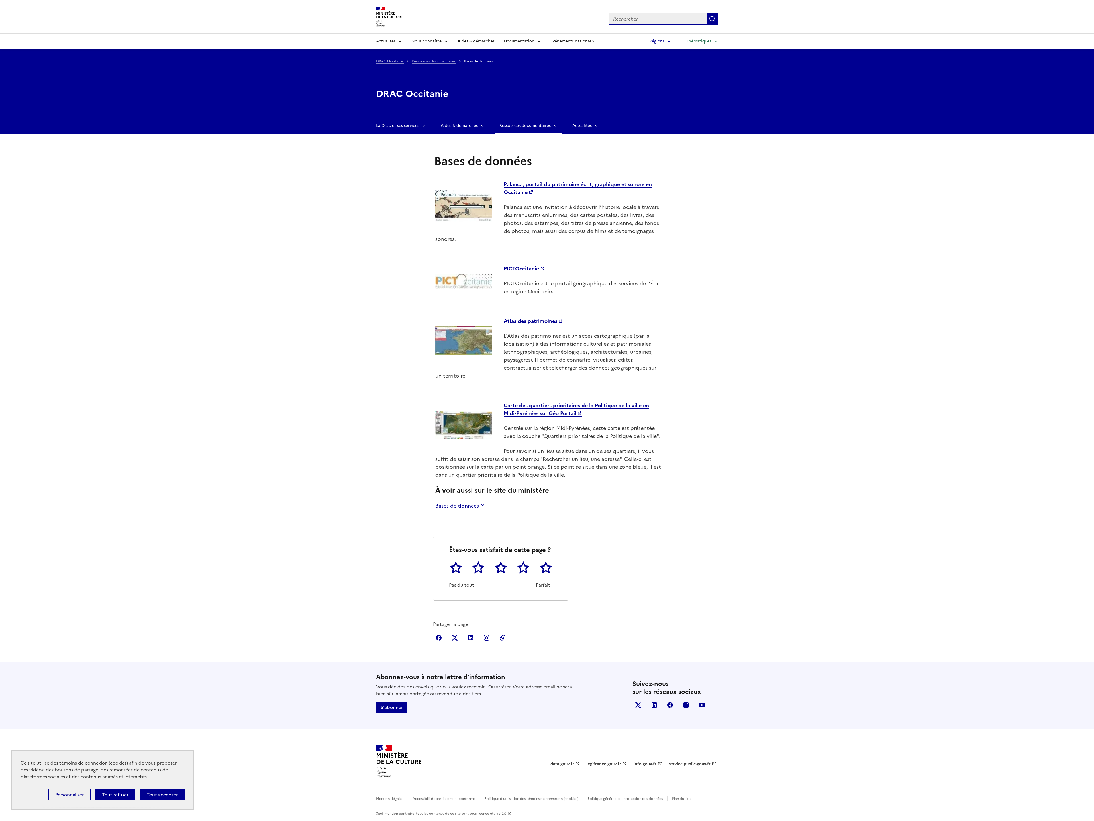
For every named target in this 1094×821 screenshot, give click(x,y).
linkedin (654, 705)
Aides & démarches (476, 41)
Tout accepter (162, 794)
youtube (702, 705)
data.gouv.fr (562, 764)
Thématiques (698, 41)
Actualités (385, 41)
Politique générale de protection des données (625, 798)
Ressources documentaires (434, 61)
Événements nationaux (572, 41)
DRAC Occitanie (390, 61)
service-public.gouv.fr (690, 764)
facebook (670, 705)
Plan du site (681, 798)
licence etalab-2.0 (491, 813)
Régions (656, 41)
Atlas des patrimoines (530, 321)
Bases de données (457, 506)
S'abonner (392, 707)
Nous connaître (426, 41)
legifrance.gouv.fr (604, 764)
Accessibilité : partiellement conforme (444, 798)
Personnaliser (69, 794)
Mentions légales (389, 798)
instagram (686, 705)
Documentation (519, 41)
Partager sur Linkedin (470, 637)
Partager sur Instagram (486, 637)
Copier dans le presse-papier (502, 637)
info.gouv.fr (645, 764)
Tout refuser (115, 794)
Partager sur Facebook (438, 637)
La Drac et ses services (397, 126)
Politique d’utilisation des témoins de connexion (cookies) (531, 798)
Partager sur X (454, 637)
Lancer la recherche (712, 19)
